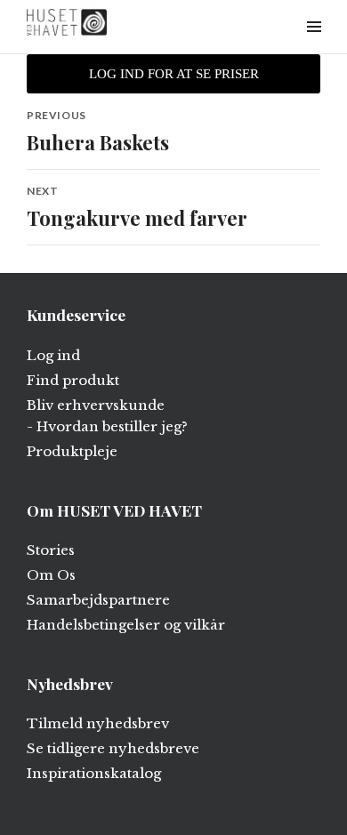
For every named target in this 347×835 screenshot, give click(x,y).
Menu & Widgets (314, 46)
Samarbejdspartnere (98, 599)
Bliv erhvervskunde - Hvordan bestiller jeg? (107, 416)
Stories (51, 550)
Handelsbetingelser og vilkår (126, 624)
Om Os (51, 574)
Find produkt (73, 380)
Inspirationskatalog (94, 773)
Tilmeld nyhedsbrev (98, 723)
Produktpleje (72, 451)
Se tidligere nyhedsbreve (113, 748)
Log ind (53, 355)
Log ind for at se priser (174, 74)
